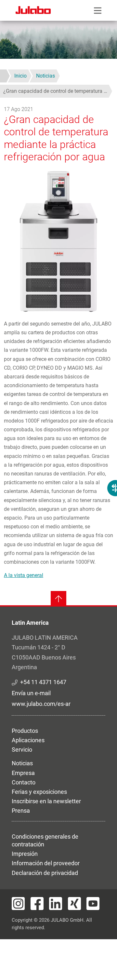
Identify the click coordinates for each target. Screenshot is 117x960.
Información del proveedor (46, 863)
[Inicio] (33, 11)
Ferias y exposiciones (39, 791)
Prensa (21, 810)
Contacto (23, 782)
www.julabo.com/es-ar (41, 703)
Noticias (22, 763)
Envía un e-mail (31, 693)
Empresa (23, 772)
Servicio (22, 749)
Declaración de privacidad (45, 872)
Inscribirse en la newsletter (46, 801)
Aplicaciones (28, 740)
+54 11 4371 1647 (43, 682)
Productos (25, 730)
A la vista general (23, 575)
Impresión (25, 853)
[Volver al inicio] (58, 599)
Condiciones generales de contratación (45, 840)
